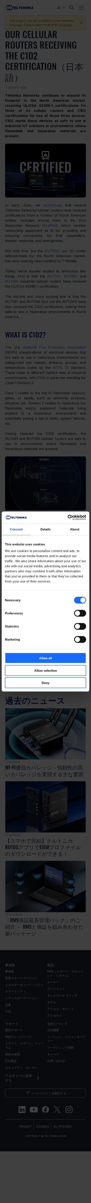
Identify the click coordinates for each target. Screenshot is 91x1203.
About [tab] (74, 529)
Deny (45, 683)
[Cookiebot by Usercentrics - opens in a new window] (67, 517)
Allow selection (45, 670)
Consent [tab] (16, 529)
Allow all (45, 658)
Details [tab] (45, 529)
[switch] (80, 613)
